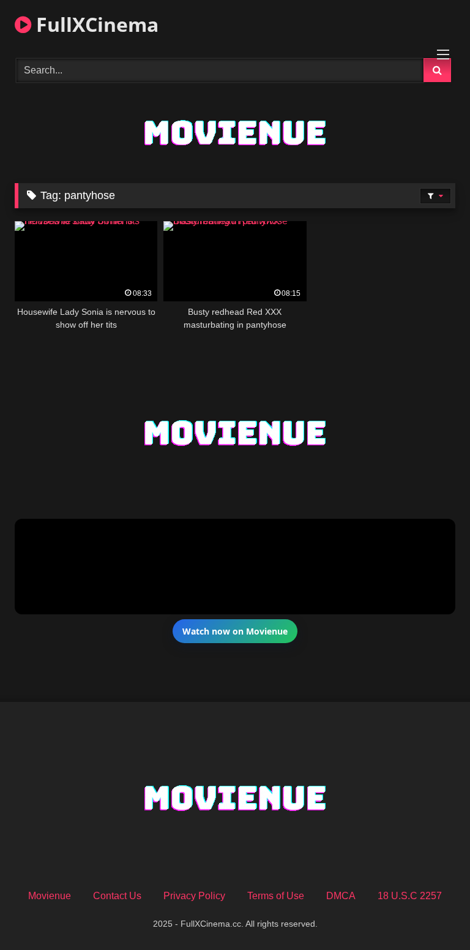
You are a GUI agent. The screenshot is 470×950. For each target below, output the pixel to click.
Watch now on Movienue (235, 631)
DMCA (341, 896)
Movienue (49, 896)
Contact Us (117, 896)
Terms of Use (275, 896)
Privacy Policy (194, 896)
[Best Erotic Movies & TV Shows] (235, 160)
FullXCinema (95, 24)
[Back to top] (432, 913)
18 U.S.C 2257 (410, 896)
